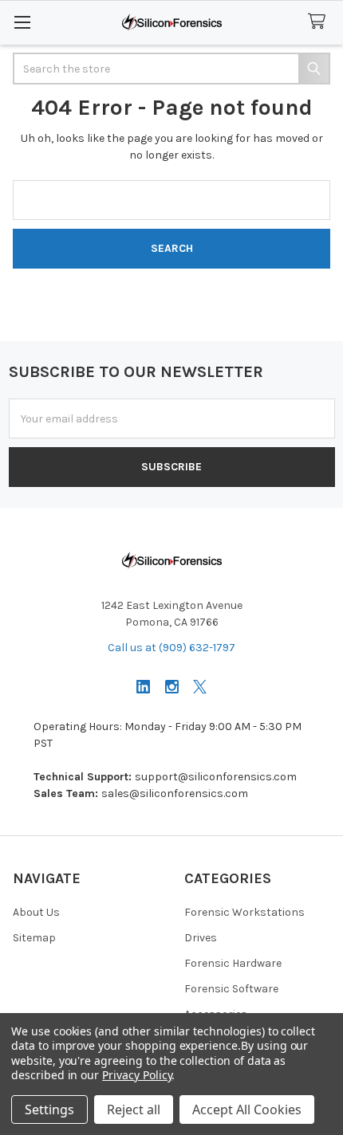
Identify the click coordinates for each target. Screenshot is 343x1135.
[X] (199, 686)
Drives (200, 938)
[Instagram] (172, 686)
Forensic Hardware (233, 963)
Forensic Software (231, 989)
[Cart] (320, 22)
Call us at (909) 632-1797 (171, 647)
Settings (49, 1109)
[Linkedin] (143, 686)
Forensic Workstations (244, 912)
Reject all (133, 1109)
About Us (36, 912)
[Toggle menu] (22, 22)
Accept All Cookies (247, 1109)
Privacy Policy (137, 1074)
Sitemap (34, 938)
